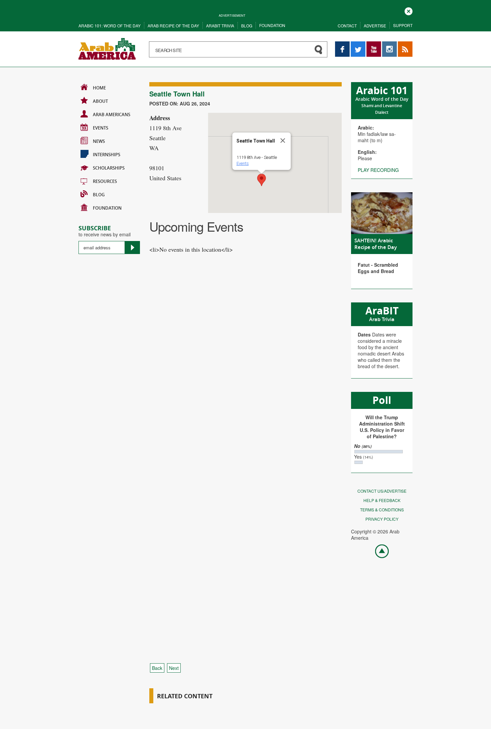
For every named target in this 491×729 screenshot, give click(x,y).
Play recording (378, 170)
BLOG (99, 195)
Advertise (375, 25)
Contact (347, 25)
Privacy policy (381, 519)
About (100, 101)
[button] (261, 180)
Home (99, 88)
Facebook (342, 44)
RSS (402, 44)
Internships (106, 155)
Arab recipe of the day (173, 25)
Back (157, 668)
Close (408, 10)
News (99, 141)
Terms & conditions (382, 509)
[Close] (283, 141)
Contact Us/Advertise (381, 491)
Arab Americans (111, 114)
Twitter (358, 44)
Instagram (389, 44)
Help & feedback (381, 500)
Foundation (272, 25)
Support (403, 25)
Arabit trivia (220, 25)
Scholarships (109, 168)
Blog (246, 25)
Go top (378, 550)
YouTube (373, 44)
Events (100, 128)
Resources (105, 181)
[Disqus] (245, 386)
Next (174, 668)
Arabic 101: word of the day (109, 25)
